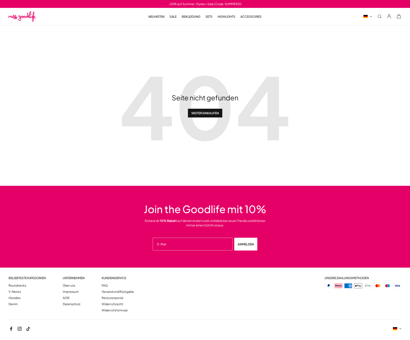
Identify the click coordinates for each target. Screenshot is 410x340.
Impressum (71, 291)
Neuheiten (156, 16)
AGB (66, 298)
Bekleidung (191, 16)
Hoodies (14, 298)
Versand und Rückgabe (118, 291)
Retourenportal (112, 298)
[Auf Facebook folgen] (11, 328)
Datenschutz (71, 304)
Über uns (69, 285)
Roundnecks (17, 285)
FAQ (105, 285)
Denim (13, 304)
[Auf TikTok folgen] (28, 328)
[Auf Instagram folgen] (19, 328)
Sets (208, 16)
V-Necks (15, 291)
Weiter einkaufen (205, 113)
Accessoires (251, 16)
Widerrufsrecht (112, 304)
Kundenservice (114, 278)
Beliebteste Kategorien (27, 278)
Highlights (226, 16)
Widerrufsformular (115, 310)
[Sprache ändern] (367, 16)
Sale (173, 16)
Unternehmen (74, 278)
